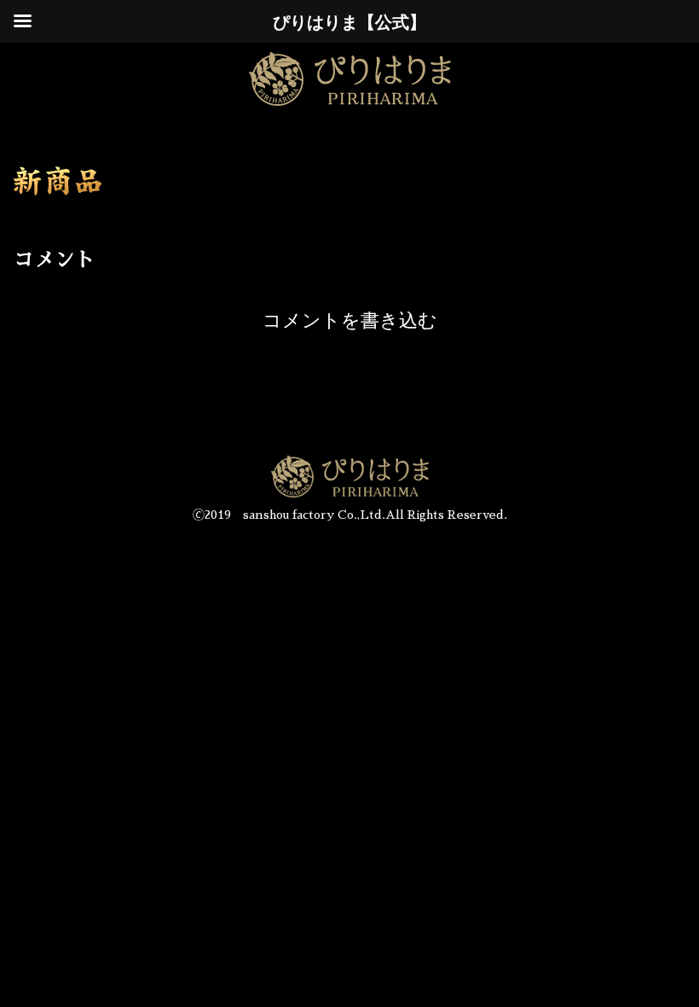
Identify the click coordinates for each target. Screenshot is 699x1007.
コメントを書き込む (350, 320)
